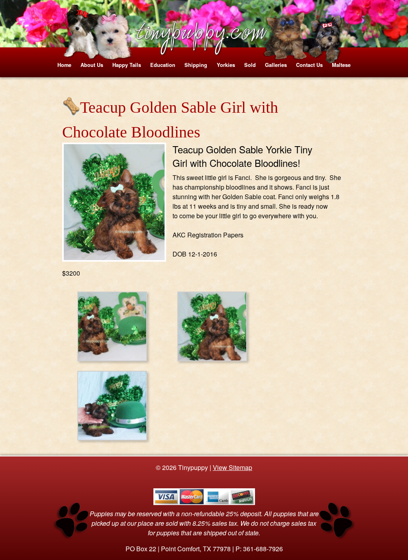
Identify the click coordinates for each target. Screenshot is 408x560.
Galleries (276, 65)
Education (162, 65)
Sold (250, 65)
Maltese (341, 65)
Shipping (195, 65)
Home (64, 65)
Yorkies (226, 65)
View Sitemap (232, 467)
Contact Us (309, 65)
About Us (91, 65)
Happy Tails (126, 65)
